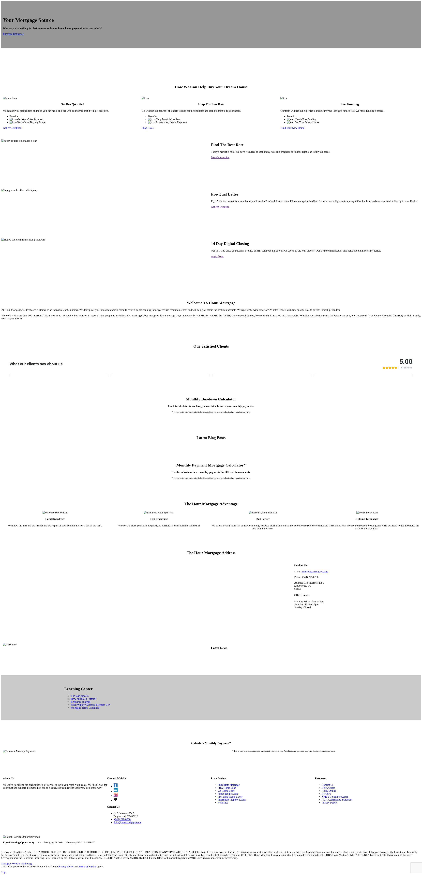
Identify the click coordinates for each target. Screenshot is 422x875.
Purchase (8, 33)
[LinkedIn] (116, 791)
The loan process (80, 695)
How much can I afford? (83, 698)
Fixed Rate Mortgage (229, 784)
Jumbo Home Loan (228, 793)
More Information (220, 157)
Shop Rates (147, 128)
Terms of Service (87, 866)
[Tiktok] (116, 800)
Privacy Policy (329, 802)
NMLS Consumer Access (335, 796)
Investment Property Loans (232, 799)
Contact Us (327, 784)
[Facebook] (116, 786)
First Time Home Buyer (230, 796)
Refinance (18, 33)
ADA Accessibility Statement (337, 799)
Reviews (326, 793)
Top (3, 872)
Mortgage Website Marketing (16, 863)
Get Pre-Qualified (12, 128)
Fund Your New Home (292, 128)
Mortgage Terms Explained (85, 707)
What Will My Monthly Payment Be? (90, 704)
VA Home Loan (226, 790)
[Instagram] (116, 795)
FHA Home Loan (227, 787)
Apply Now (217, 256)
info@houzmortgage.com (315, 571)
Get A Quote (328, 787)
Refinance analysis (80, 701)
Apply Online (329, 790)
